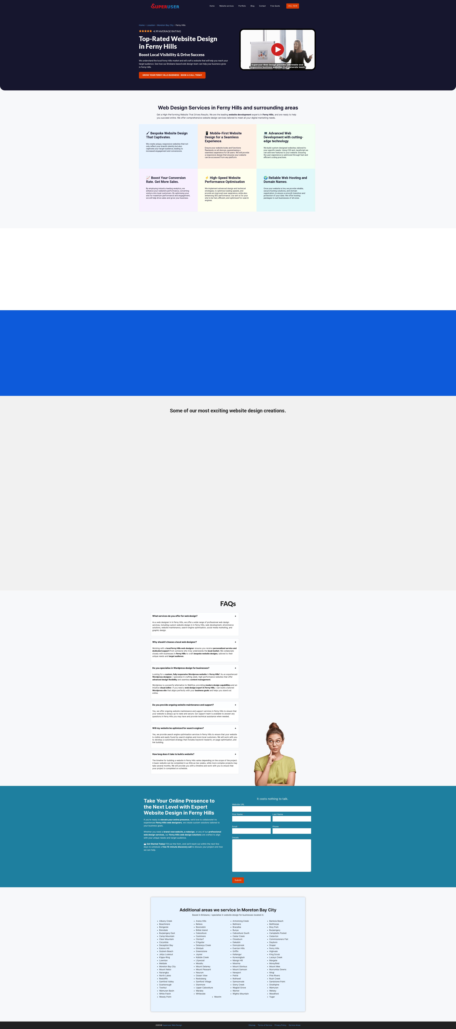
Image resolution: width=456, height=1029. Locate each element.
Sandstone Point (277, 981)
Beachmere (164, 924)
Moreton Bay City (165, 25)
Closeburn (237, 939)
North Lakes (165, 975)
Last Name (278, 814)
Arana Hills (201, 921)
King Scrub (274, 954)
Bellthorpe (274, 924)
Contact (262, 6)
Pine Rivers (274, 975)
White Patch (165, 994)
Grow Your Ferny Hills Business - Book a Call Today (172, 75)
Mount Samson (240, 969)
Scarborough (165, 984)
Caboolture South (241, 933)
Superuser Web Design (172, 1025)
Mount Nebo (165, 969)
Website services (226, 6)
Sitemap (252, 1025)
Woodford (274, 994)
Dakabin (236, 942)
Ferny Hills (274, 948)
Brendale (163, 930)
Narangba (164, 972)
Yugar (272, 997)
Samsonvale (238, 981)
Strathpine (274, 984)
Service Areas (294, 1025)
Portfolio (242, 6)
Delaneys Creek (203, 945)
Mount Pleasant (203, 969)
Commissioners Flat (278, 939)
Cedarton (273, 936)
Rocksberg (201, 978)
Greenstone (201, 951)
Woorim (217, 997)
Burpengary (274, 930)
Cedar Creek (239, 936)
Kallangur (237, 954)
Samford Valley (166, 981)
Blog (252, 6)
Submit (238, 880)
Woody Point (165, 997)
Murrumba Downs (277, 969)
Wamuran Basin (166, 991)
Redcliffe (163, 978)
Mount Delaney (203, 966)
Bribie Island (202, 930)
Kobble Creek (202, 957)
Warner (236, 991)
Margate (273, 960)
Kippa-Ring (164, 957)
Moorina (236, 963)
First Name (237, 814)
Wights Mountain (241, 994)
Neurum (200, 972)
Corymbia (163, 942)
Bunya (236, 930)
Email (234, 826)
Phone (276, 826)
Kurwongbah (239, 957)
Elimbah (200, 948)
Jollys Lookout (166, 954)
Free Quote (275, 6)
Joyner (199, 954)
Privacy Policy (280, 1025)
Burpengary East (167, 933)
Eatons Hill (164, 948)
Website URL (238, 804)
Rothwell (237, 978)
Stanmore (200, 984)
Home (212, 6)
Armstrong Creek (241, 921)
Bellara (199, 924)
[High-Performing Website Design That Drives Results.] (277, 71)
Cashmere (201, 936)
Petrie (235, 975)
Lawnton (163, 960)
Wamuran (273, 987)
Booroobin (201, 927)
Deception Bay (166, 945)
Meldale (163, 963)
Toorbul (162, 987)
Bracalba (237, 927)
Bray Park (273, 927)
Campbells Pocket (278, 933)
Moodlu (199, 963)
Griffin (235, 951)
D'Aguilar (200, 942)
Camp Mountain (166, 936)
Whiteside (200, 994)
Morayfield (274, 963)
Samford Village (203, 981)
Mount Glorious (240, 966)
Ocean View (201, 975)
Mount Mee (274, 966)
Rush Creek (274, 978)
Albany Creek (165, 921)
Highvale (273, 951)
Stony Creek (238, 984)
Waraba (199, 991)
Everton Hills (239, 948)
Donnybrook (238, 945)
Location (151, 25)
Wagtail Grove (239, 987)
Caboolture (201, 933)
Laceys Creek (275, 957)
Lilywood (200, 960)
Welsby (272, 991)
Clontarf (200, 939)
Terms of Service (265, 1025)
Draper (272, 945)
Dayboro (273, 942)
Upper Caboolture (204, 987)
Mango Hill (238, 960)
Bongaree (163, 927)
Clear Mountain (166, 939)
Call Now (292, 6)
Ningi (271, 972)
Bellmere (237, 924)
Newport (237, 972)
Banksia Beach (276, 921)
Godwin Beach (166, 951)
